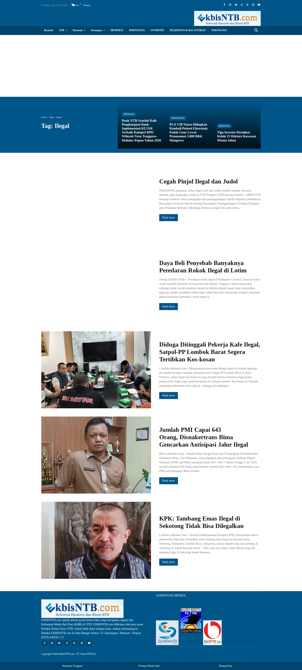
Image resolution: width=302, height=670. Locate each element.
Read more (168, 217)
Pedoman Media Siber (149, 665)
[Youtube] (259, 5)
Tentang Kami (225, 665)
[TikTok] (241, 5)
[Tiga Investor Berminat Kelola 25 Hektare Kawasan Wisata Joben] (237, 125)
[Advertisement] (151, 66)
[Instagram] (230, 5)
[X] (247, 5)
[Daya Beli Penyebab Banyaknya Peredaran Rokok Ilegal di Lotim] (96, 284)
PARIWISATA (177, 118)
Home (44, 117)
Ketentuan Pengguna (72, 665)
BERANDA (128, 114)
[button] (256, 30)
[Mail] (236, 5)
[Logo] (227, 18)
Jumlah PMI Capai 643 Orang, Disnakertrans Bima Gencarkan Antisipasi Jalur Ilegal (203, 437)
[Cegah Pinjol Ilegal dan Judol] (96, 199)
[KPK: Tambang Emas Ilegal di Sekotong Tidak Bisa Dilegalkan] (96, 540)
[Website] (253, 5)
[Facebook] (224, 5)
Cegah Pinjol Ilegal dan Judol (198, 181)
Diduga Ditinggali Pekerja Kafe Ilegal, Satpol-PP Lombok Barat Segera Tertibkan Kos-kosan (209, 352)
